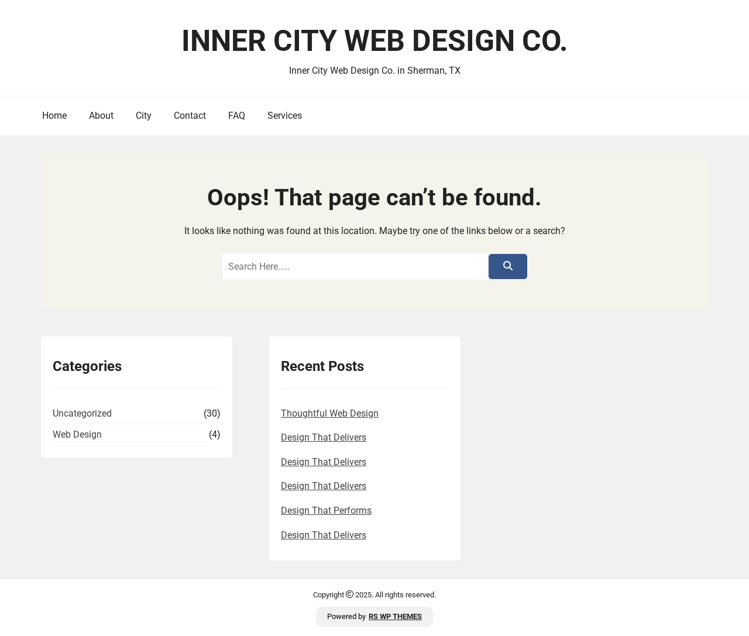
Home (54, 115)
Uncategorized (82, 413)
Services (284, 115)
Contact (190, 115)
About (101, 115)
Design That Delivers (323, 437)
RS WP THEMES (395, 616)
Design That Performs (326, 510)
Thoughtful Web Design (330, 413)
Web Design (77, 434)
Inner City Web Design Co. (374, 41)
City (144, 115)
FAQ (236, 115)
